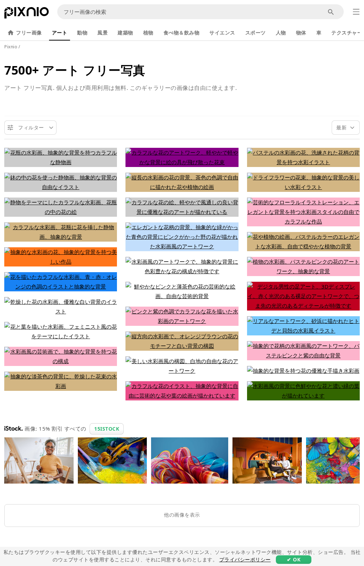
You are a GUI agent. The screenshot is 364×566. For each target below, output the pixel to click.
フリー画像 (29, 32)
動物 (82, 32)
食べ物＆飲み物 (182, 32)
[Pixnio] (26, 14)
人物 (281, 32)
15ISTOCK (106, 428)
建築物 (125, 32)
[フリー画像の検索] (331, 12)
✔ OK (293, 559)
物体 (301, 32)
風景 (102, 32)
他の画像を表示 (182, 514)
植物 (148, 32)
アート (60, 32)
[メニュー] (356, 11)
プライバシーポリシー (245, 559)
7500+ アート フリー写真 (74, 70)
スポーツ (255, 32)
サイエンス (222, 32)
